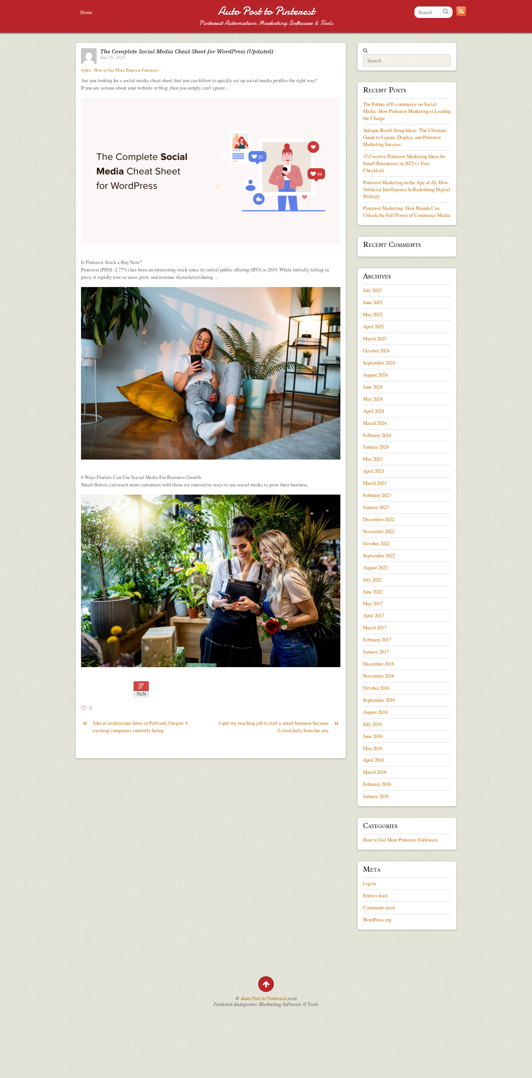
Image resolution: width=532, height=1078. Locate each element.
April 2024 (373, 410)
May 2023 (372, 458)
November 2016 (378, 675)
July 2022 (372, 579)
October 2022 (376, 543)
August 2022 (375, 567)
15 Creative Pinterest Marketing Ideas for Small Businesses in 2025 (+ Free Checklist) (404, 163)
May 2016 (372, 748)
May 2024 (372, 398)
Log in (369, 883)
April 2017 (373, 615)
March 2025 (374, 338)
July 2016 (372, 723)
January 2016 (376, 796)
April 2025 (373, 326)
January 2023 (376, 507)
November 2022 (378, 531)
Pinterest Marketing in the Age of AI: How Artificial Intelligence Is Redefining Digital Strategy (406, 189)
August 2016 (375, 711)
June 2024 (372, 386)
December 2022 (378, 519)
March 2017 (374, 627)
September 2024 (379, 362)
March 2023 (374, 482)
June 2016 (372, 736)
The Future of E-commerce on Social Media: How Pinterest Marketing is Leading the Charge (407, 111)
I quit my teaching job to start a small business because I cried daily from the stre (279, 726)
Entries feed (375, 895)
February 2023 (377, 494)
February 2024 (377, 435)
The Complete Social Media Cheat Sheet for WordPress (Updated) (186, 51)
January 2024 (376, 446)
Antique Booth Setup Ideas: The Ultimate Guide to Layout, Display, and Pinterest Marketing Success (404, 137)
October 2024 (376, 350)
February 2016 (377, 783)
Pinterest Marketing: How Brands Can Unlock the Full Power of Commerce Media (406, 211)
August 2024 (375, 374)
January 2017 (376, 651)
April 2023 (373, 470)
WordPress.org (377, 919)
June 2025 (372, 302)
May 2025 (372, 314)
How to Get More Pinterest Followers (126, 70)
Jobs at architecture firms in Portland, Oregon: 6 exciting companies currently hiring (135, 726)
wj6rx (86, 70)
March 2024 (374, 422)
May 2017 (372, 603)
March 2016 (374, 771)
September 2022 (379, 555)
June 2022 (372, 591)
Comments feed (379, 907)
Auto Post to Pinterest (266, 11)
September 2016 (379, 699)
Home (86, 12)
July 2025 (372, 290)
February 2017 (377, 639)
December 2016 (378, 663)
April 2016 (373, 759)
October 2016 (376, 687)
